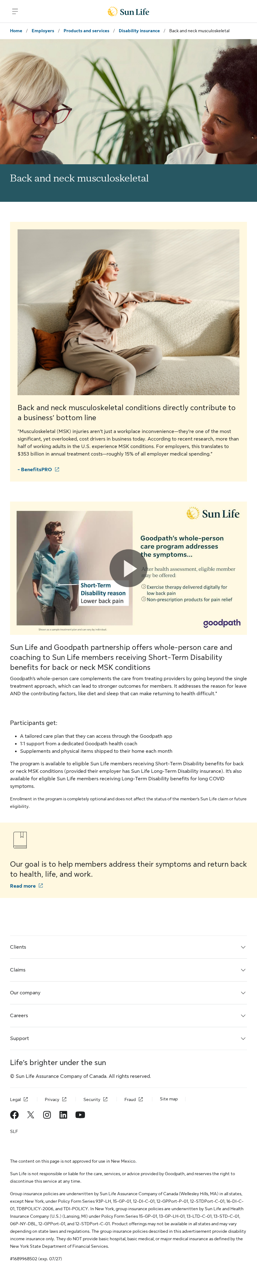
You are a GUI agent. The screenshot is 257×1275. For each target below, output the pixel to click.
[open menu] (15, 11)
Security (91, 1099)
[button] (129, 568)
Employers (43, 30)
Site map (169, 1098)
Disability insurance (139, 30)
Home (16, 30)
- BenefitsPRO (35, 469)
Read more (23, 886)
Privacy (52, 1099)
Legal (15, 1099)
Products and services (86, 30)
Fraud (130, 1099)
